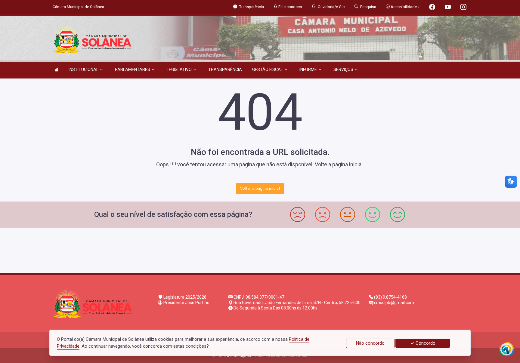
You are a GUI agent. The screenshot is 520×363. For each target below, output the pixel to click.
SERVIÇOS (343, 69)
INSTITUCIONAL (83, 69)
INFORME (308, 69)
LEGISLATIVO (179, 69)
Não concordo (370, 343)
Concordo (424, 343)
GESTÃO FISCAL (267, 69)
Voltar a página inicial (260, 188)
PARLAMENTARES (132, 69)
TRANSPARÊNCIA (225, 69)
